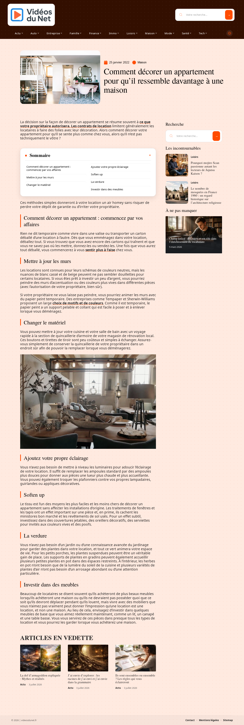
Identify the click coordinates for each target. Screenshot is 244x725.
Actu (23, 684)
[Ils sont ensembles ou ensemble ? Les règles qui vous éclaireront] (135, 658)
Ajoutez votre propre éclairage (109, 167)
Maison (142, 62)
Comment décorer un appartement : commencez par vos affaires (48, 168)
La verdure (97, 182)
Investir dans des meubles (107, 189)
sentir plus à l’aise (100, 250)
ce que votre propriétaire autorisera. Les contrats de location (85, 124)
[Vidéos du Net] (31, 15)
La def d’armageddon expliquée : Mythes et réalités (40, 677)
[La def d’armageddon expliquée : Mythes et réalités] (40, 658)
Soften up (97, 174)
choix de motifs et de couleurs (78, 303)
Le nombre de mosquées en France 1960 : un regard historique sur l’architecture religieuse (206, 195)
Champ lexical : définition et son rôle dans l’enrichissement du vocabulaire (192, 240)
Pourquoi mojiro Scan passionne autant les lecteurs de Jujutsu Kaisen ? (205, 167)
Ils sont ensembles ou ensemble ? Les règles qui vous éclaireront (135, 678)
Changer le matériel (38, 185)
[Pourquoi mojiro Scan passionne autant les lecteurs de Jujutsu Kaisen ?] (177, 165)
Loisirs (194, 157)
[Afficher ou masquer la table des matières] (101, 155)
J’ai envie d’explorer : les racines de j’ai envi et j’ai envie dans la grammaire (87, 678)
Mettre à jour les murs (40, 177)
